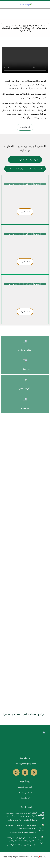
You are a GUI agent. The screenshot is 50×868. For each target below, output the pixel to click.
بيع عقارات (25, 408)
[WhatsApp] (16, 772)
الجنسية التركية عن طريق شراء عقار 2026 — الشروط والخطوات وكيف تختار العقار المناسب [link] (21, 839)
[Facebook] (34, 772)
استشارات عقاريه (25, 350)
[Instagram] (25, 772)
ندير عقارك (25, 369)
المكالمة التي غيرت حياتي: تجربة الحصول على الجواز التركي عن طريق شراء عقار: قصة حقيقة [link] (21, 814)
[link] (41, 815)
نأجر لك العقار (25, 388)
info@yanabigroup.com (26, 764)
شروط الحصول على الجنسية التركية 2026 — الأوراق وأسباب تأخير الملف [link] (21, 826)
